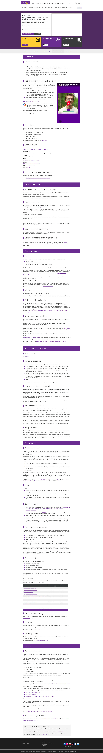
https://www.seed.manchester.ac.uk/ (31, 163)
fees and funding (40, 341)
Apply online (26, 356)
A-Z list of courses (41, 7)
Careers (77, 51)
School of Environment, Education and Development (35, 149)
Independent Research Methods (30, 594)
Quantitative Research (28, 592)
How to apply (37, 33)
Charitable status (60, 751)
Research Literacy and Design (30, 588)
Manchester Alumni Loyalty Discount (31, 337)
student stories (26, 618)
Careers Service (46, 680)
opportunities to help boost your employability (58, 683)
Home (33, 3)
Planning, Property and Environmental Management (38, 178)
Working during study (31, 694)
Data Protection (29, 751)
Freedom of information (52, 751)
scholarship (58, 480)
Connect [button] (62, 3)
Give (70, 3)
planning (44, 512)
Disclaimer (23, 751)
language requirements (42, 207)
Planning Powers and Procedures (30, 602)
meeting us (44, 140)
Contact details (24, 745)
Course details (69, 51)
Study (25, 7)
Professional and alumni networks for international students (40, 696)
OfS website (60, 731)
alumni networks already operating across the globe (40, 711)
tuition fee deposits (48, 286)
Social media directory (67, 746)
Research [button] (43, 3)
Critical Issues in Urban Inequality (30, 600)
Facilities (38, 629)
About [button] (57, 3)
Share (80, 7)
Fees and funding (46, 51)
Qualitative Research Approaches (30, 590)
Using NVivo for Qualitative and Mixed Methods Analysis (35, 596)
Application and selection (58, 51)
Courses (35, 7)
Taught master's (30, 7)
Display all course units (46, 609)
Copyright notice (36, 751)
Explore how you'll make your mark (31, 101)
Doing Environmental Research (30, 598)
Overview (26, 51)
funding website (66, 328)
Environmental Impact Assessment (31, 606)
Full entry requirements (28, 33)
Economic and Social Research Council (49, 479)
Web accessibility (43, 751)
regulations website (45, 734)
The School (28, 167)
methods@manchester (31, 510)
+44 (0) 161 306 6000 (25, 743)
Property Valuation (27, 604)
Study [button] (37, 3)
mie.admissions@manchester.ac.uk (31, 160)
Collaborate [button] (50, 3)
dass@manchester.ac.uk (42, 640)
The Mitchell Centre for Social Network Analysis (51, 508)
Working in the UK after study (33, 692)
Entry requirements (35, 51)
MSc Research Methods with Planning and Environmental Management (58, 7)
